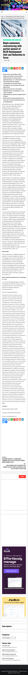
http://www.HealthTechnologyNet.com (11, 660)
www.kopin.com (6, 274)
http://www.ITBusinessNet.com (9, 647)
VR (20, 39)
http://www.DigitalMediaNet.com (10, 656)
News (17, 39)
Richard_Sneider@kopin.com (9, 416)
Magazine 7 (11, 673)
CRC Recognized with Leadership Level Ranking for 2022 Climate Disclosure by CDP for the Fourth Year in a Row (14, 466)
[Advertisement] (14, 439)
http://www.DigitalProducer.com (9, 651)
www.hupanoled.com (7, 289)
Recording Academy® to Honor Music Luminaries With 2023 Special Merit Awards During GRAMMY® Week (13, 459)
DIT (13, 39)
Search (22, 476)
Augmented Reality (7, 39)
